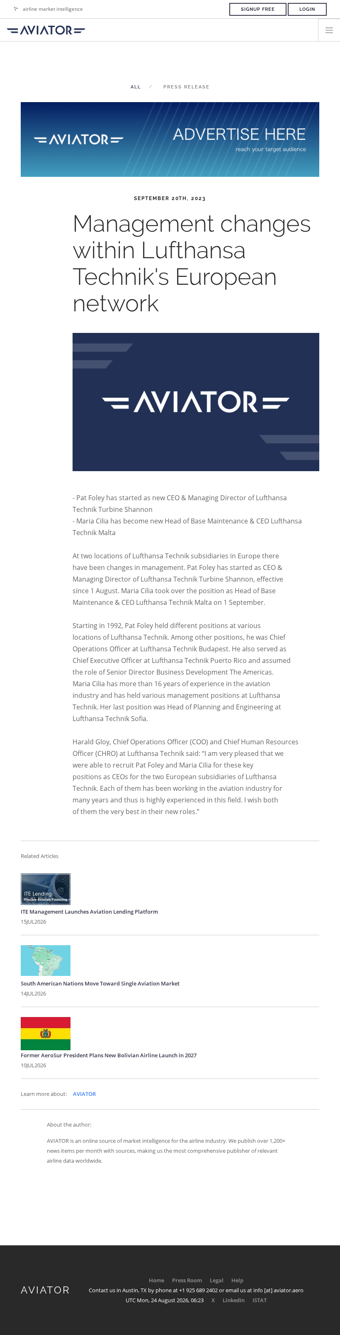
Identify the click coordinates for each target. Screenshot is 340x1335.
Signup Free (258, 9)
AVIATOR (84, 1094)
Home (156, 1280)
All (136, 87)
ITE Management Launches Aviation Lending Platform (89, 911)
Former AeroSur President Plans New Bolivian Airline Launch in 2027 (109, 1055)
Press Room (187, 1280)
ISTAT (260, 1300)
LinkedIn (234, 1300)
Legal (216, 1280)
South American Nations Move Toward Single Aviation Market (100, 983)
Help (237, 1280)
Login (307, 9)
